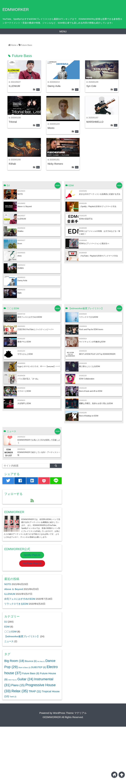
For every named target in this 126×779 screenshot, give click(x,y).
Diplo (19, 293)
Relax (19, 691)
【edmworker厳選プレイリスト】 (21, 636)
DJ (38, 90)
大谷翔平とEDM (24, 403)
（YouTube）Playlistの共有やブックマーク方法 (98, 256)
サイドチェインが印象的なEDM (92, 342)
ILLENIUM (14, 86)
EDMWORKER (15, 9)
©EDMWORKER (52, 717)
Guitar (25, 679)
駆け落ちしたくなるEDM (89, 366)
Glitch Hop (12, 680)
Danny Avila (54, 86)
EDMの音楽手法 (86, 219)
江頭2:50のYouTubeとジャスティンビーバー (35, 329)
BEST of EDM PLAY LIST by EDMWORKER (97, 354)
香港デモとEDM (24, 342)
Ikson (19, 243)
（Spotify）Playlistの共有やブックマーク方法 (97, 206)
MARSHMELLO (94, 121)
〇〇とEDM (10, 631)
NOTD (20, 194)
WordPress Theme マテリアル (70, 713)
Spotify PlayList (32, 555)
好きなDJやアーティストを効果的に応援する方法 (99, 194)
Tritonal (13, 121)
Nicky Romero (55, 163)
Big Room (14, 660)
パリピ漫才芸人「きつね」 (28, 379)
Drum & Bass (24, 667)
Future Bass (30, 673)
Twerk (13, 697)
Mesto (51, 128)
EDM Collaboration (86, 379)
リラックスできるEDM (88, 317)
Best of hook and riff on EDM (90, 391)
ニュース (9, 641)
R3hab (12, 163)
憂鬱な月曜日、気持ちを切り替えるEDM (96, 403)
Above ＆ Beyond (24, 206)
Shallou (20, 231)
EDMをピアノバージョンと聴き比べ (94, 243)
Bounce (31, 661)
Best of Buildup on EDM (88, 416)
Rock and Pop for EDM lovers (91, 329)
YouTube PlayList (32, 563)
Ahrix (19, 256)
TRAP (35, 691)
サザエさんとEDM (25, 354)
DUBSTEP (38, 667)
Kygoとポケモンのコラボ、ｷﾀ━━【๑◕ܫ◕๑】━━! (38, 366)
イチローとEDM (24, 391)
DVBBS (20, 268)
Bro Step (41, 661)
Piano (18, 685)
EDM (7, 626)
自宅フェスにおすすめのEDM (29, 317)
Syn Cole (91, 86)
